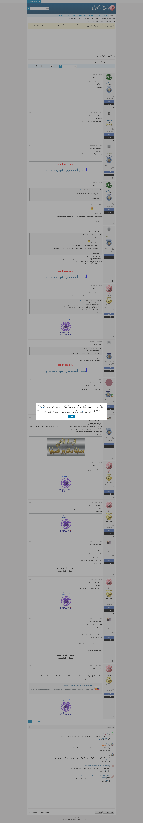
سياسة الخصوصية (42, 407)
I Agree (72, 416)
